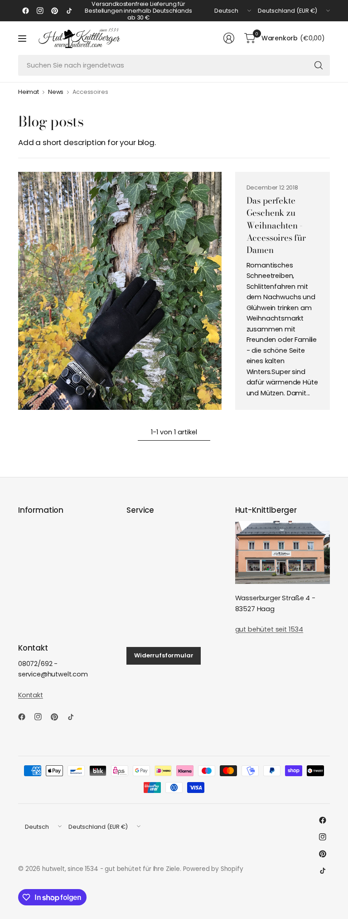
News (55, 92)
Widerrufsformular (163, 655)
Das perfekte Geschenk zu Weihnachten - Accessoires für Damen (276, 225)
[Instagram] (40, 11)
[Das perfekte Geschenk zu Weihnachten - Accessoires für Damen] (120, 291)
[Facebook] (25, 11)
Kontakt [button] (30, 695)
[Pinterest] (54, 11)
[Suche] (318, 65)
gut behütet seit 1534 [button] (269, 629)
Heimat (28, 92)
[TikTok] (69, 11)
